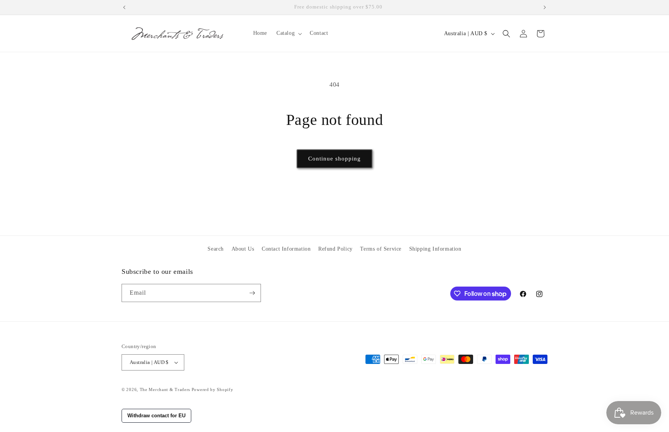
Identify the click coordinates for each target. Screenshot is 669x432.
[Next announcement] (544, 7)
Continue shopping (334, 158)
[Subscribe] (252, 293)
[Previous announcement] (124, 7)
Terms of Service (380, 249)
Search (216, 249)
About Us (243, 249)
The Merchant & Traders (165, 389)
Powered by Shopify (212, 389)
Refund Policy (335, 249)
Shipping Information (435, 249)
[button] (288, 33)
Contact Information (286, 249)
